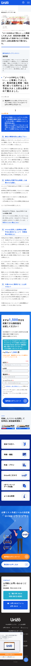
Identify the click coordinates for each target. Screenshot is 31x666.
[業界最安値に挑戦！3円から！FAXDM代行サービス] (8, 426)
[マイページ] (23, 2)
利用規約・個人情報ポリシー (14, 386)
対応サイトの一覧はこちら (11, 222)
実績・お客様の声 (9, 10)
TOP (2, 10)
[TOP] (5, 2)
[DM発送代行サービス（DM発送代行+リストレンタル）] (23, 426)
